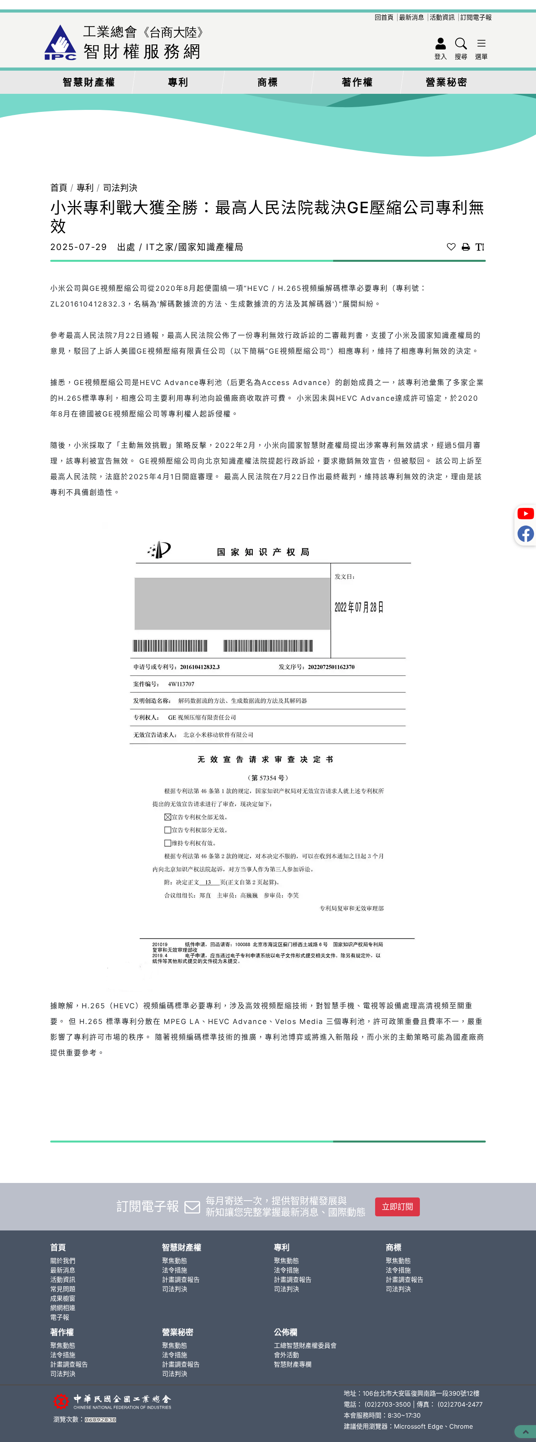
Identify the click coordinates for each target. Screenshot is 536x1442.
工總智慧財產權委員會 (305, 1345)
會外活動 (286, 1355)
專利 (178, 82)
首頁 (58, 188)
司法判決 (120, 188)
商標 (268, 82)
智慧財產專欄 (293, 1364)
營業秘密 (447, 82)
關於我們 (62, 1261)
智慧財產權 (89, 82)
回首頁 (384, 17)
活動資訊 (442, 17)
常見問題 (62, 1289)
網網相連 (62, 1308)
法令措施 (174, 1270)
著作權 (358, 82)
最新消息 (411, 17)
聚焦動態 (174, 1261)
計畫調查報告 (181, 1279)
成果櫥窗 (62, 1298)
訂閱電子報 (476, 17)
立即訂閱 (397, 1207)
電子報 (59, 1317)
